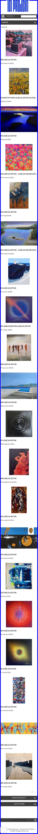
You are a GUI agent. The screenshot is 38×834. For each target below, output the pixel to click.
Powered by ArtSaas (27, 829)
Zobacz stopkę (19, 820)
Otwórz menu (3, 16)
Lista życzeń (19, 804)
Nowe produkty (19, 798)
